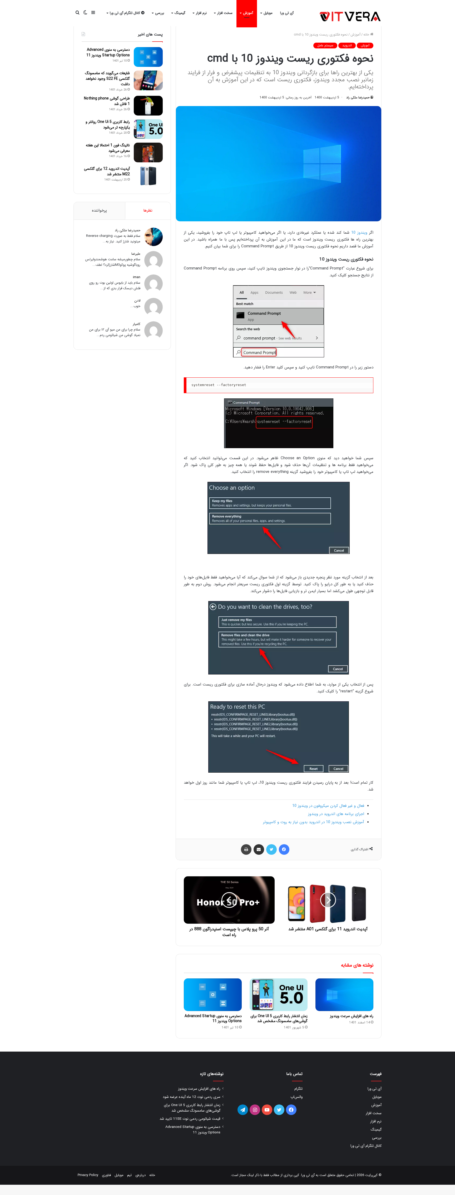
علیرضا (135, 254)
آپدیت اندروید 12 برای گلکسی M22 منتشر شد (107, 171)
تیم (129, 1175)
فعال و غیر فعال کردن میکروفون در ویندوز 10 (328, 806)
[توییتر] (271, 849)
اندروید (347, 45)
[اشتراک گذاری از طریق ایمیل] (259, 849)
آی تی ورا (287, 13)
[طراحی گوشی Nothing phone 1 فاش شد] (148, 106)
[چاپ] (246, 849)
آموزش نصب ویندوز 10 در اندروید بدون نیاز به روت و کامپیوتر (313, 822)
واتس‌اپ (296, 1097)
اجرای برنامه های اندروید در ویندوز (336, 814)
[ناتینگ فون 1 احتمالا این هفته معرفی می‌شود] (148, 152)
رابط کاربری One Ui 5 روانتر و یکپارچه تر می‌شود (108, 124)
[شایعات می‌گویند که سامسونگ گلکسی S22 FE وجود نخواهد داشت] (148, 80)
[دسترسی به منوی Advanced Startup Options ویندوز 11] (213, 994)
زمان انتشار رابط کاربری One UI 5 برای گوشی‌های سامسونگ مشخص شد (279, 1018)
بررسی (159, 13)
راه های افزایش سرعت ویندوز (351, 1016)
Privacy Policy (88, 1175)
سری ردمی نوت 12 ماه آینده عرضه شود (191, 1097)
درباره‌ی (140, 1175)
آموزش (248, 13)
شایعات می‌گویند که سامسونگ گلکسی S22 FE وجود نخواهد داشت (107, 78)
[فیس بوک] (284, 849)
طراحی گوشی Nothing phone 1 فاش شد (107, 101)
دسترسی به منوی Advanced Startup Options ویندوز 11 (213, 1018)
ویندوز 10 (359, 232)
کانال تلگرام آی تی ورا (125, 13)
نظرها (147, 210)
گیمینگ (180, 13)
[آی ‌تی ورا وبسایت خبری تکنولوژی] (351, 17)
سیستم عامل (325, 45)
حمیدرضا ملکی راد (357, 97)
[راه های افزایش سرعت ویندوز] (344, 994)
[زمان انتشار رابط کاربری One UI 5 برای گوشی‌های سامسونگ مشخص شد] (279, 994)
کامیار (136, 324)
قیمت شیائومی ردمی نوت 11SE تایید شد (190, 1119)
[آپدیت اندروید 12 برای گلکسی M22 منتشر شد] (148, 176)
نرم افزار (201, 13)
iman (136, 277)
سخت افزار (225, 13)
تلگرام (298, 1089)
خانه (366, 34)
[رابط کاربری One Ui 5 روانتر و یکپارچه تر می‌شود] (148, 129)
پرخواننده (99, 210)
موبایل (268, 13)
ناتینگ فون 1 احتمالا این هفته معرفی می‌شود (108, 148)
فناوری (106, 1175)
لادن (137, 300)
